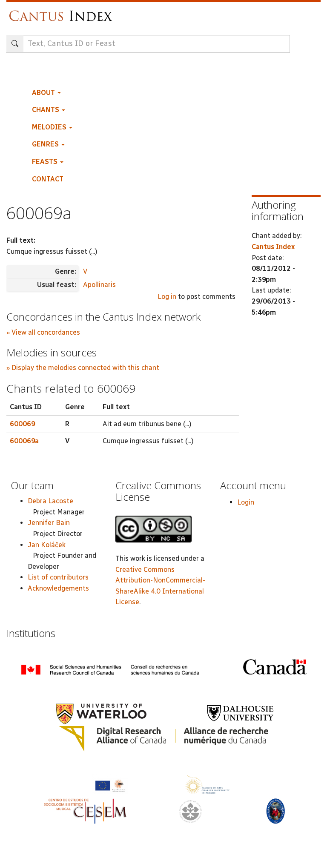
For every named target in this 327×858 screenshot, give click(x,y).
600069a (24, 441)
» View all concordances (43, 332)
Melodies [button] (50, 127)
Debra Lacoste (50, 501)
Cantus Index (273, 247)
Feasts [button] (45, 162)
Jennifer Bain (49, 523)
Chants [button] (46, 110)
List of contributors (58, 577)
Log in (167, 297)
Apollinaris (99, 285)
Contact (47, 179)
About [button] (44, 93)
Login (245, 502)
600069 (22, 424)
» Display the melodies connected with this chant (82, 368)
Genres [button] (46, 144)
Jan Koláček (47, 545)
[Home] (62, 11)
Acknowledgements (58, 588)
